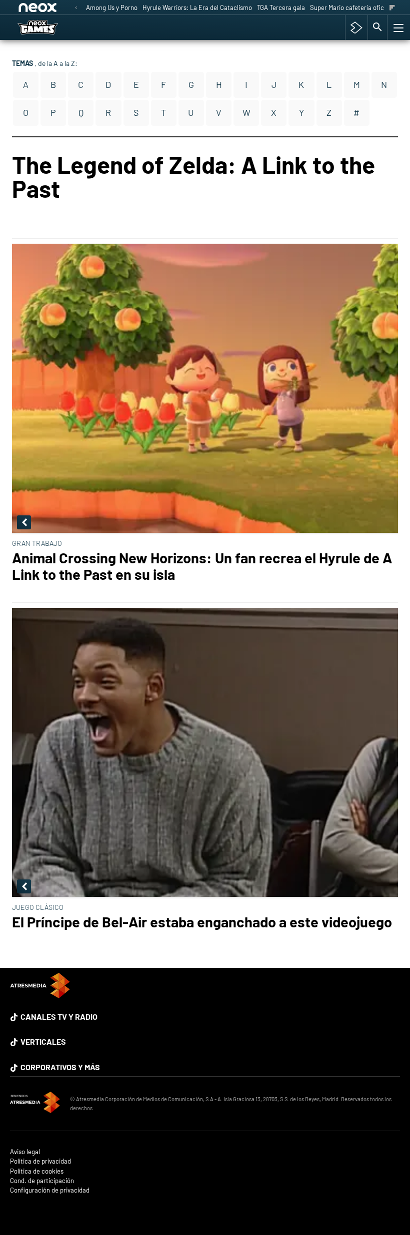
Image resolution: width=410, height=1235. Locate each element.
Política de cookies (37, 1171)
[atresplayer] (356, 27)
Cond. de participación (42, 1181)
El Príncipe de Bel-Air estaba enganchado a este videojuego (202, 921)
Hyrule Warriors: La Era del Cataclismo (197, 7)
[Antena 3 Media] (35, 1104)
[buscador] (378, 27)
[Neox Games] (50, 27)
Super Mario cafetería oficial (350, 7)
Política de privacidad (40, 1161)
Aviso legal (25, 1152)
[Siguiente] (392, 8)
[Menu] (398, 27)
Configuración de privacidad (50, 1190)
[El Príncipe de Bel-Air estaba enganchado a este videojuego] (205, 753)
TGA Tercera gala (281, 7)
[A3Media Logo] (40, 995)
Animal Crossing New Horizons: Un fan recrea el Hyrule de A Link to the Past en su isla (202, 565)
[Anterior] (76, 8)
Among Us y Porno (112, 7)
